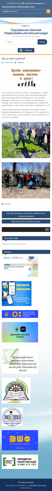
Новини (8, 204)
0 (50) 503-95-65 (15, 3)
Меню (28, 50)
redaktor (21, 62)
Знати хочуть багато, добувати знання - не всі (18, 7)
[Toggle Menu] (47, 229)
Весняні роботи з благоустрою (26, 221)
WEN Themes (26, 488)
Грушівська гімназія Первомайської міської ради (26, 31)
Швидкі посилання (10, 11)
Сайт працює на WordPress (16, 485)
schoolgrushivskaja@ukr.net (35, 3)
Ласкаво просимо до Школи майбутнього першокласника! (26, 214)
